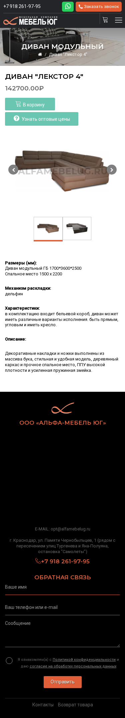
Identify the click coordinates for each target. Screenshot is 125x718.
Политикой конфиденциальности (84, 659)
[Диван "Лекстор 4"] (62, 171)
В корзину (34, 104)
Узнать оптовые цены (46, 119)
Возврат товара (75, 704)
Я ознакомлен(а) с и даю (68, 662)
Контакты (43, 704)
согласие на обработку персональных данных (73, 666)
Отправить (63, 681)
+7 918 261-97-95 (22, 6)
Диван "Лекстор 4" (68, 54)
